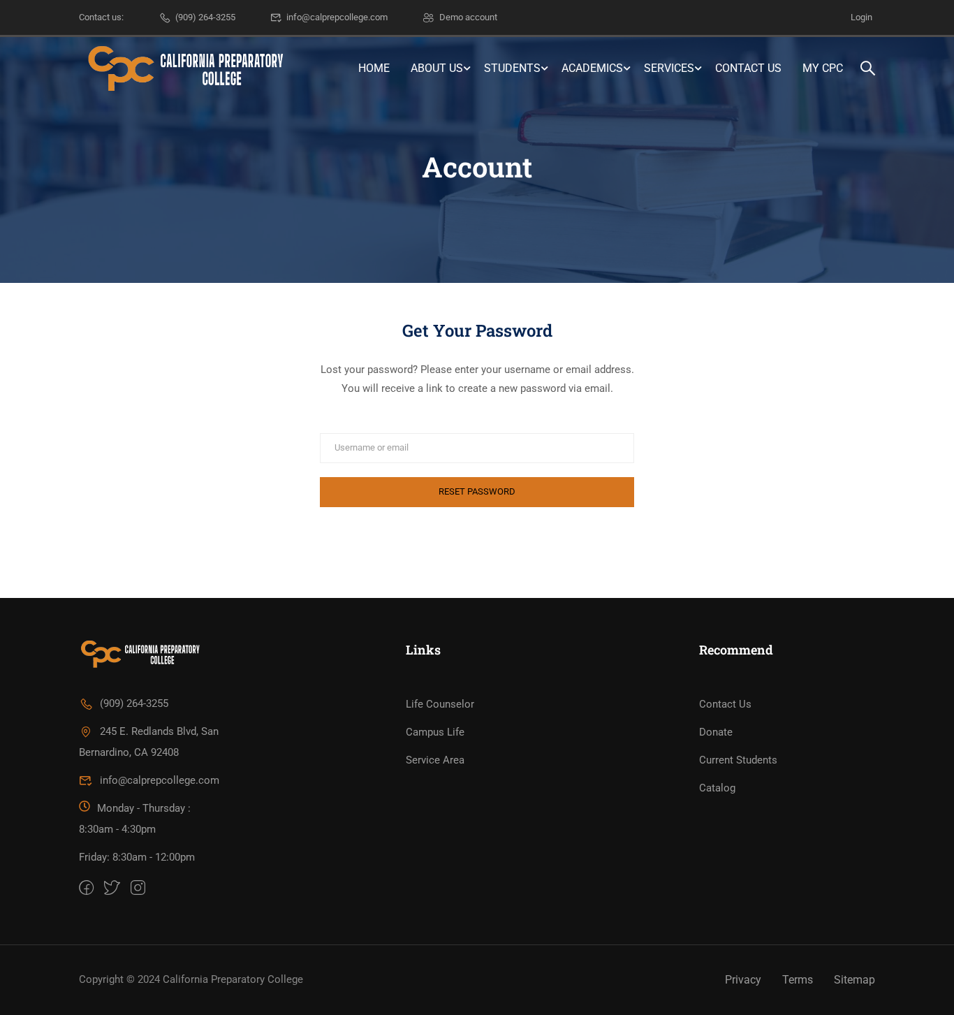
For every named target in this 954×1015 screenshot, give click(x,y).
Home (374, 68)
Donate (716, 732)
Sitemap (854, 979)
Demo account (468, 17)
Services (669, 68)
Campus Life (435, 732)
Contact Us (748, 68)
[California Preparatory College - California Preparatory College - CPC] (183, 68)
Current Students (738, 760)
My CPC (822, 68)
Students (512, 68)
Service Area (435, 760)
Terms (797, 979)
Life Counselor (440, 704)
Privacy (743, 979)
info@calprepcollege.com (337, 17)
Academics (592, 68)
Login (861, 17)
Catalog (717, 788)
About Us (437, 68)
